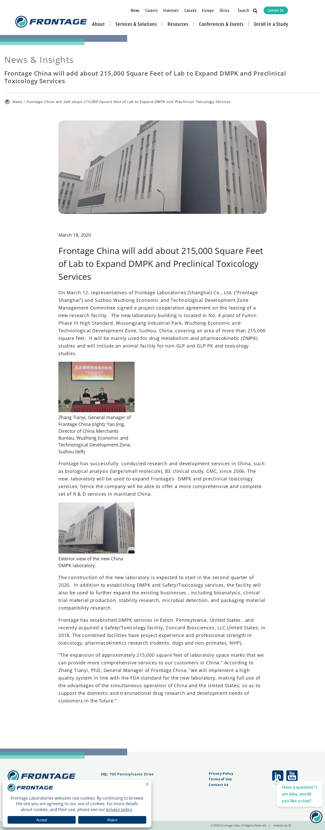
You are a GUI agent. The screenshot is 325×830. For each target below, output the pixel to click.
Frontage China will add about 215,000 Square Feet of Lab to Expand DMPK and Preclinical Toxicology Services (128, 101)
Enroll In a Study (271, 24)
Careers (151, 10)
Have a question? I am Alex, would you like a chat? (299, 794)
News (135, 10)
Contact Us (276, 10)
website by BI (282, 825)
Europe (208, 10)
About (98, 24)
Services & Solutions (136, 24)
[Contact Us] (316, 821)
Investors (171, 10)
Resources (178, 24)
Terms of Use (220, 779)
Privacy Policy (221, 773)
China (224, 10)
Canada (190, 10)
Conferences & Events (221, 24)
